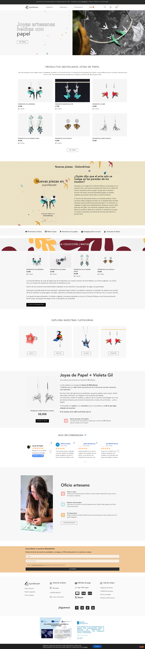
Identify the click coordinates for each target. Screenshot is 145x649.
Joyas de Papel (37, 446)
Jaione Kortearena (86, 443)
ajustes (85, 647)
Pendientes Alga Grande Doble (28, 138)
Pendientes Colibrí (98, 104)
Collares (86, 353)
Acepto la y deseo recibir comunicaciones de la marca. (46, 565)
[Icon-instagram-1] (82, 608)
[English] (140, 647)
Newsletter (84, 1)
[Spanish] (143, 647)
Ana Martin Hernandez (109, 443)
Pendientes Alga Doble (58, 269)
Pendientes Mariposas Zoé (64, 104)
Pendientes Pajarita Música (101, 138)
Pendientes (113, 353)
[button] (28, 198)
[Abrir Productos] (52, 7)
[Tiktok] (87, 608)
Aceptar (97, 646)
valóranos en (37, 455)
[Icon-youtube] (93, 608)
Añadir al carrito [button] (42, 421)
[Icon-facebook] (77, 608)
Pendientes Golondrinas (26, 104)
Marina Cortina (62, 443)
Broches (58, 353)
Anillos (31, 353)
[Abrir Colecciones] (67, 7)
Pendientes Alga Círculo (63, 138)
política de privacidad (37, 565)
